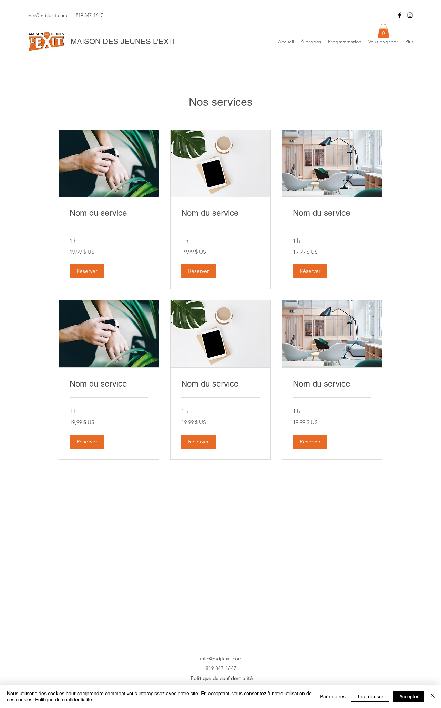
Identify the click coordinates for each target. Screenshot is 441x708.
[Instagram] (410, 15)
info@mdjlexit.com (47, 15)
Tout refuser (370, 696)
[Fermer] (433, 696)
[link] (109, 212)
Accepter (409, 696)
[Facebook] (399, 15)
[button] (383, 31)
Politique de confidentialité (63, 699)
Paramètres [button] (333, 696)
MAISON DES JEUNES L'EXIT (123, 41)
